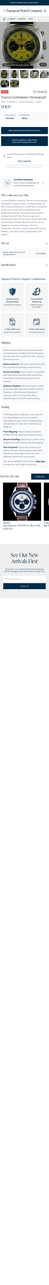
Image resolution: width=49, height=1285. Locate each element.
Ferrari (22, 19)
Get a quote (24, 161)
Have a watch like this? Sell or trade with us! (24, 141)
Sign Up (24, 586)
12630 (30, 19)
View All (40, 477)
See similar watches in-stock (24, 130)
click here (40, 461)
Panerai (12, 19)
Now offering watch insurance (24, 3)
